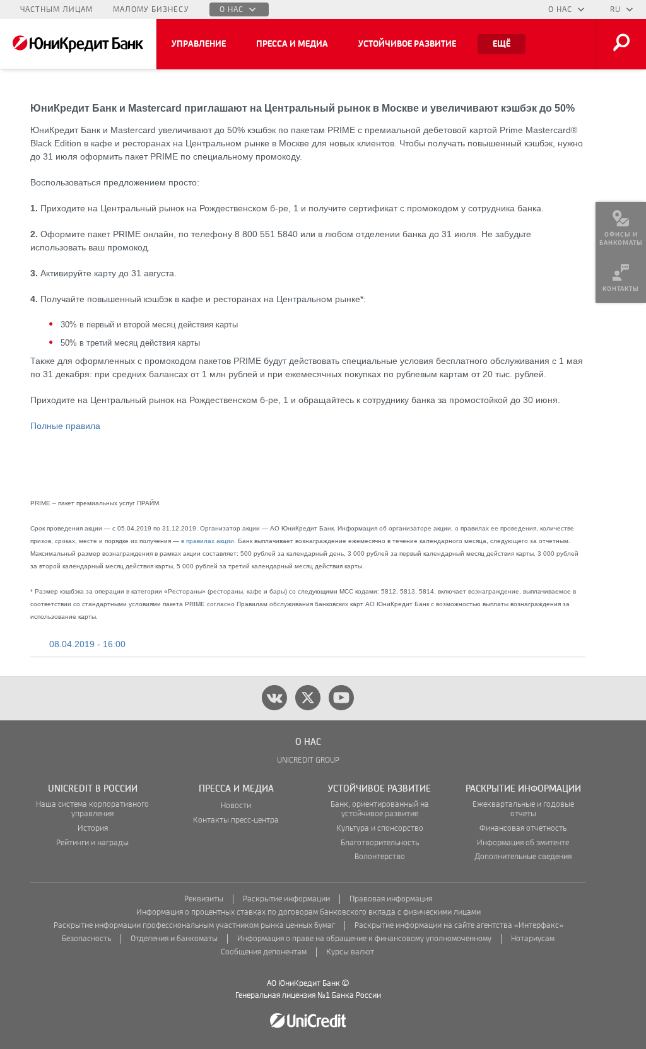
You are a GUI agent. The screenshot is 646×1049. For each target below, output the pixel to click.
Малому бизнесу (151, 9)
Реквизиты (203, 899)
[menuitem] (621, 227)
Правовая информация (390, 899)
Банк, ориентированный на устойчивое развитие (380, 809)
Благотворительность (380, 843)
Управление (199, 44)
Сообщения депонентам (264, 952)
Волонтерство (380, 857)
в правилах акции (207, 540)
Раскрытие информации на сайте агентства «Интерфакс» (459, 925)
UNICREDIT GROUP (308, 760)
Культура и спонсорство (379, 828)
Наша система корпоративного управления (92, 809)
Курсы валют (350, 952)
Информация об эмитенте (523, 843)
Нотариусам (533, 939)
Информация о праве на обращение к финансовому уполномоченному (364, 939)
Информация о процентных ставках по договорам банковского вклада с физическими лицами (308, 912)
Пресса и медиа (292, 44)
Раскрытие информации (286, 899)
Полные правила (65, 426)
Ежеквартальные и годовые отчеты (523, 809)
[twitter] (307, 697)
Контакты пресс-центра (236, 820)
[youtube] (341, 697)
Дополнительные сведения (523, 857)
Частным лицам (56, 9)
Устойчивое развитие (407, 44)
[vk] (274, 697)
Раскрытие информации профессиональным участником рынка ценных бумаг (194, 925)
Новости (236, 806)
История (93, 828)
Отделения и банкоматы (174, 939)
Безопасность (86, 939)
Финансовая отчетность (523, 828)
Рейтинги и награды (92, 843)
